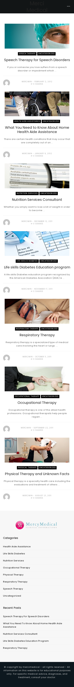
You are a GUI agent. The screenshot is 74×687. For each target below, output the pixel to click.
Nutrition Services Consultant (37, 199)
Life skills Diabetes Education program (37, 267)
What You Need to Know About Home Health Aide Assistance (37, 129)
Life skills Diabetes (27, 261)
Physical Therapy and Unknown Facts (37, 473)
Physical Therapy (27, 467)
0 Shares (38, 84)
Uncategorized (46, 53)
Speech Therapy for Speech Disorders (37, 59)
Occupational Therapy (27, 396)
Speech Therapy (27, 53)
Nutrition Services (27, 193)
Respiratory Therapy (27, 328)
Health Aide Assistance (27, 121)
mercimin (27, 81)
